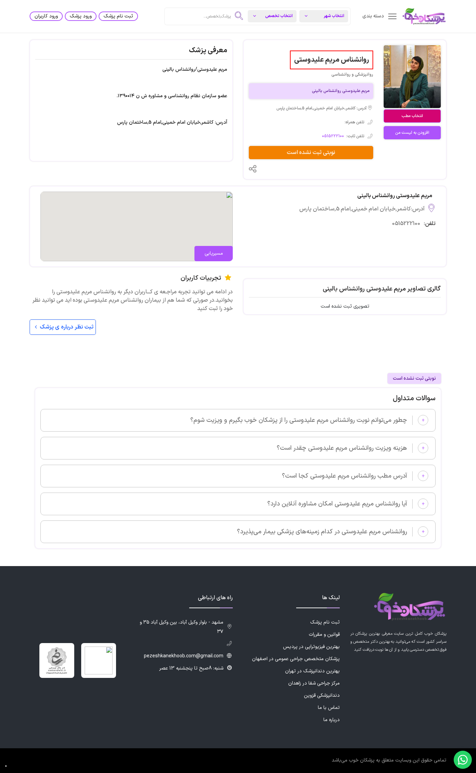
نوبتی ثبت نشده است (311, 152)
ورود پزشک (81, 16)
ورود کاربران (46, 16)
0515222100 (333, 136)
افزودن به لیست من (412, 133)
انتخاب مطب (412, 116)
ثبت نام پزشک (118, 16)
